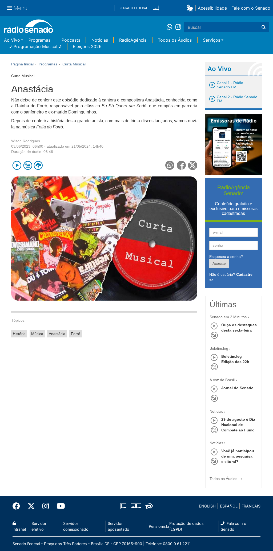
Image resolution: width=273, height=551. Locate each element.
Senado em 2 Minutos (228, 317)
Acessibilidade (212, 8)
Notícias (99, 40)
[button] (191, 7)
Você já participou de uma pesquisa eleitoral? (237, 456)
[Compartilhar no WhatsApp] (170, 165)
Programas (39, 40)
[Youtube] (59, 506)
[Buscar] (263, 27)
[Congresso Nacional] (135, 506)
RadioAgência (133, 40)
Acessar (219, 263)
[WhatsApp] (171, 27)
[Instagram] (178, 27)
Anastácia (57, 334)
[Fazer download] (38, 165)
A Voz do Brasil (222, 380)
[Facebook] (18, 506)
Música (37, 334)
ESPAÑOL (229, 506)
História (19, 334)
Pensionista (159, 526)
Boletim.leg (219, 348)
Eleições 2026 (87, 46)
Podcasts (71, 40)
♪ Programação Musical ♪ (35, 46)
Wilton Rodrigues (25, 141)
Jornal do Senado (237, 388)
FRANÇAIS (251, 506)
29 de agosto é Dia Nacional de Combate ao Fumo (238, 424)
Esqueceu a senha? (226, 256)
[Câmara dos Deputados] (124, 506)
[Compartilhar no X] (192, 165)
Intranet (19, 529)
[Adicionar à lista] (28, 165)
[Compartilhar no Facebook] (181, 165)
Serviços (211, 40)
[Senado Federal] (136, 8)
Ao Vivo (12, 40)
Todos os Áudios (175, 40)
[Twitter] (31, 506)
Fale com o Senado (250, 8)
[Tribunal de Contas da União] (148, 506)
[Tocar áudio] (17, 165)
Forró (75, 334)
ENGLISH (207, 506)
